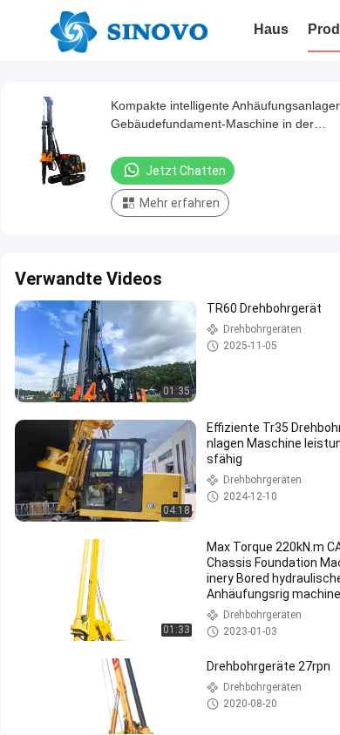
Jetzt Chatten (186, 171)
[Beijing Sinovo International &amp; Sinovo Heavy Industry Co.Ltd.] (129, 30)
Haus (271, 29)
